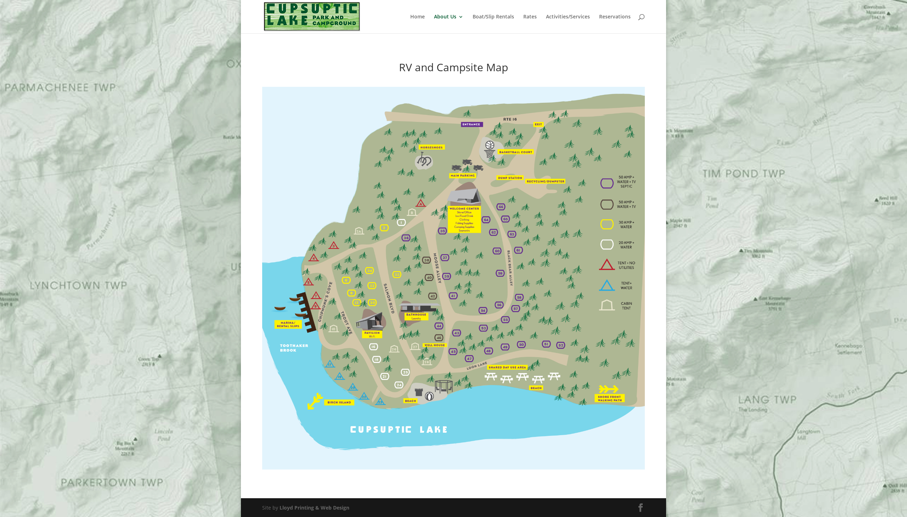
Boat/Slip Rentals (493, 17)
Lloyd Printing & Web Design (314, 507)
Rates (530, 17)
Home (417, 17)
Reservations (615, 17)
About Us (445, 17)
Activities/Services (568, 17)
